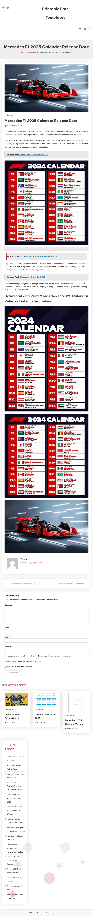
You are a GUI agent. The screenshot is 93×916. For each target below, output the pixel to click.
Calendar (9, 115)
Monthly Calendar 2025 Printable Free (14, 821)
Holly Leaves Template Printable (15, 759)
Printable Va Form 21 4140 (14, 888)
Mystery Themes (58, 913)
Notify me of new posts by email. (19, 666)
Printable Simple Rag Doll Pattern (15, 879)
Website (8, 646)
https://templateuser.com (38, 563)
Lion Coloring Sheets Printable (15, 838)
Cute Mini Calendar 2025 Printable (71, 584)
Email (7, 637)
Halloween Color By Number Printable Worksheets (14, 810)
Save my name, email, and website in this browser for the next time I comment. (39, 656)
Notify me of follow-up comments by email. (24, 661)
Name (7, 627)
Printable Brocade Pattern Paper (14, 767)
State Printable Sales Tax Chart (15, 896)
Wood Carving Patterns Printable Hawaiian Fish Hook (14, 786)
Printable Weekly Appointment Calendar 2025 (15, 798)
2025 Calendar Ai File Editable (20, 584)
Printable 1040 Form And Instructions (14, 871)
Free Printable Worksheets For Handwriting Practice (15, 848)
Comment (9, 605)
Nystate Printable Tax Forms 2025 (15, 776)
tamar (23, 559)
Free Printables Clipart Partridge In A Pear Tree (16, 829)
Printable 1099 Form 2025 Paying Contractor (14, 860)
